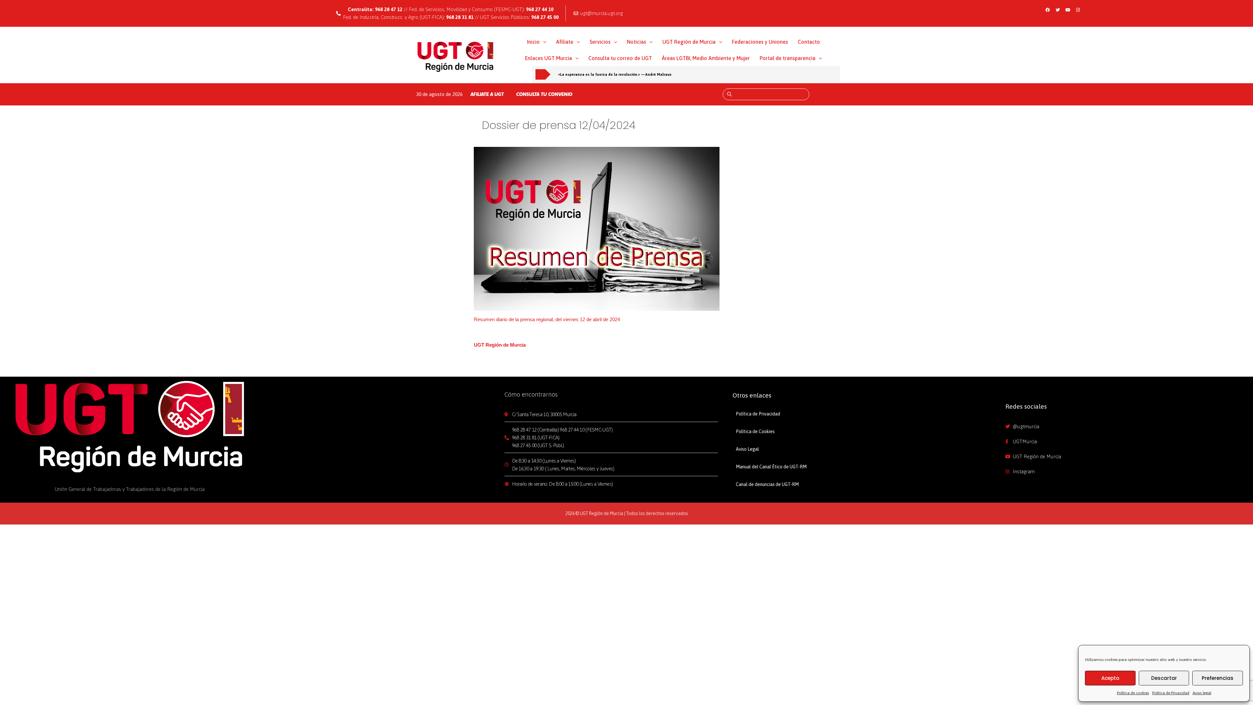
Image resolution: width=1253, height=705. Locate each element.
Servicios (600, 42)
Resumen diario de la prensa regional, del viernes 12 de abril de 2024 (547, 319)
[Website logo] (455, 56)
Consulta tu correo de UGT (620, 58)
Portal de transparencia (787, 58)
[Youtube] (1068, 10)
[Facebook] (1048, 10)
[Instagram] (1078, 10)
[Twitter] (1058, 10)
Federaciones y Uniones (760, 42)
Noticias (636, 42)
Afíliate (564, 42)
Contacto (809, 42)
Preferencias (1217, 678)
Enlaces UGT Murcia (548, 58)
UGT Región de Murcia (689, 42)
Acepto (1110, 678)
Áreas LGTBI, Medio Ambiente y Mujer (706, 58)
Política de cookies (1133, 693)
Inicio (533, 42)
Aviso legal (1202, 693)
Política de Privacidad (1170, 693)
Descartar (1164, 678)
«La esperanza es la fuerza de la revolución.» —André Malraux (615, 74)
